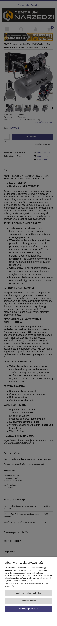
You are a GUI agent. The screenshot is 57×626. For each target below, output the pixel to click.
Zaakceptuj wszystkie (28, 609)
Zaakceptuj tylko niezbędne (28, 593)
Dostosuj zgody (29, 601)
